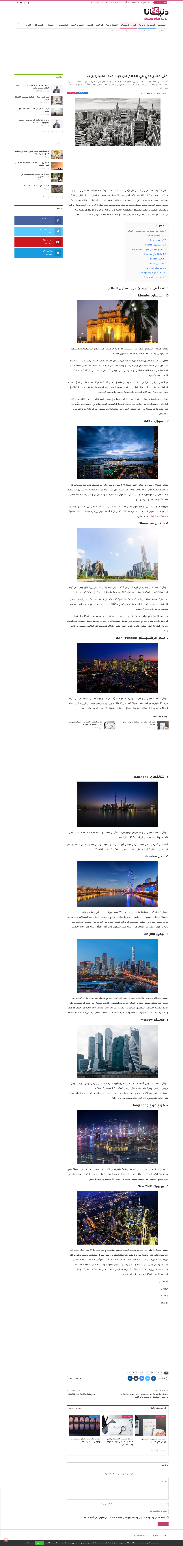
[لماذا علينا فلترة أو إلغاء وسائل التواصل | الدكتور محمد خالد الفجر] (57, 88)
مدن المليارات (133, 1373)
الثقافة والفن (112, 25)
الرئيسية (162, 25)
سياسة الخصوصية (141, 1536)
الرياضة (99, 25)
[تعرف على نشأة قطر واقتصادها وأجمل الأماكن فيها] (84, 1425)
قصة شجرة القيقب (158, 516)
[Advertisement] (91, 52)
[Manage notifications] (6, 1540)
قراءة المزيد (29, 1543)
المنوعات (63, 25)
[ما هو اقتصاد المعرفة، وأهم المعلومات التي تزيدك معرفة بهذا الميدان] (109, 725)
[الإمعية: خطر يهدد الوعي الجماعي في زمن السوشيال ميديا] (57, 154)
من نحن (166, 1536)
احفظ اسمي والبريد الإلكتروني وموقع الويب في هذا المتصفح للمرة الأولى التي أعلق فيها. (125, 1518)
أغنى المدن (159, 1373)
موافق (39, 1543)
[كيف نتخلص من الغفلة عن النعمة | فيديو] (57, 112)
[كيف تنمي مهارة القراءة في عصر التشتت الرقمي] (57, 100)
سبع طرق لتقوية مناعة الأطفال (81, 1394)
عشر (148, 289)
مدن (141, 1373)
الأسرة (90, 25)
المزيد (28, 25)
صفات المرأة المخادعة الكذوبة (36, 186)
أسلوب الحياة (77, 25)
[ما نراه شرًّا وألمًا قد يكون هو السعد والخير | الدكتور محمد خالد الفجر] (57, 123)
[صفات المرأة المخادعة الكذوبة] (57, 189)
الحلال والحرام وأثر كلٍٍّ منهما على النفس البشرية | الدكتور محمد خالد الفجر (123, 2)
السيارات (38, 25)
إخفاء (150, 226)
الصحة (51, 25)
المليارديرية (149, 1373)
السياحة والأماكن (147, 25)
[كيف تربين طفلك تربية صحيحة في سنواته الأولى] (57, 177)
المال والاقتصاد (128, 25)
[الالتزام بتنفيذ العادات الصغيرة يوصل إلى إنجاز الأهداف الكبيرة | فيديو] (57, 166)
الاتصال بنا (156, 1536)
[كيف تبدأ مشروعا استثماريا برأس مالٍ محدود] (163, 725)
